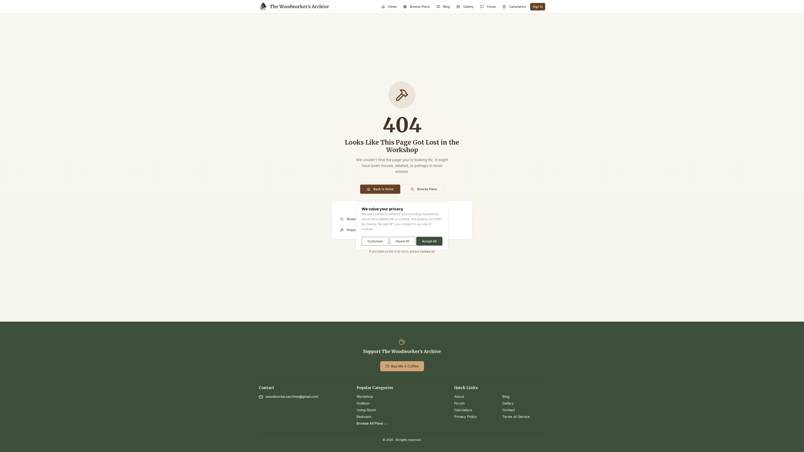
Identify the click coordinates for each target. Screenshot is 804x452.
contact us (427, 251)
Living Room (366, 410)
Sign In (538, 6)
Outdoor (363, 403)
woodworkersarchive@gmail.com (291, 396)
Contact (508, 410)
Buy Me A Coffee (405, 366)
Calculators (517, 6)
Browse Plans (420, 6)
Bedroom (364, 417)
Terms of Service (516, 417)
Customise (375, 241)
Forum (491, 6)
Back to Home (384, 189)
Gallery (468, 6)
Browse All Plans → (372, 423)
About (459, 396)
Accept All (429, 241)
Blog (446, 6)
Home (392, 6)
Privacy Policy (465, 417)
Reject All (402, 241)
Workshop (365, 396)
